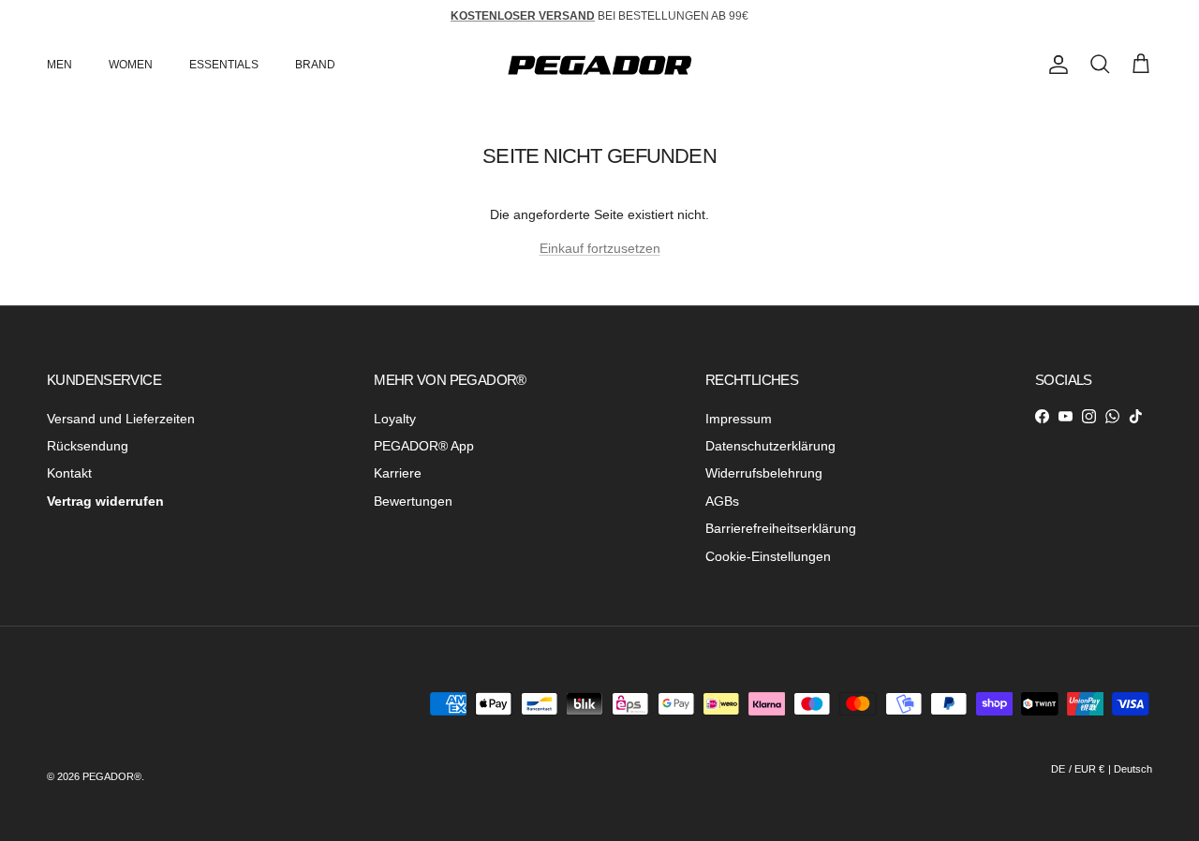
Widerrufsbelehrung (763, 472)
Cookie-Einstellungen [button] (768, 556)
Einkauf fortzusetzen (600, 248)
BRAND (315, 64)
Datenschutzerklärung (770, 445)
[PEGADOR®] (599, 65)
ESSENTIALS (224, 64)
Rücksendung (87, 445)
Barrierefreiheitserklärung (780, 528)
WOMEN (131, 64)
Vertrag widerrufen (105, 501)
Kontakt (69, 472)
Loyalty (395, 418)
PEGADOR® (111, 776)
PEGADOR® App (424, 445)
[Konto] (1055, 64)
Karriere (398, 472)
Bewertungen (413, 501)
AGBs (722, 501)
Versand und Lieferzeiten (121, 418)
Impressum (738, 418)
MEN (59, 64)
